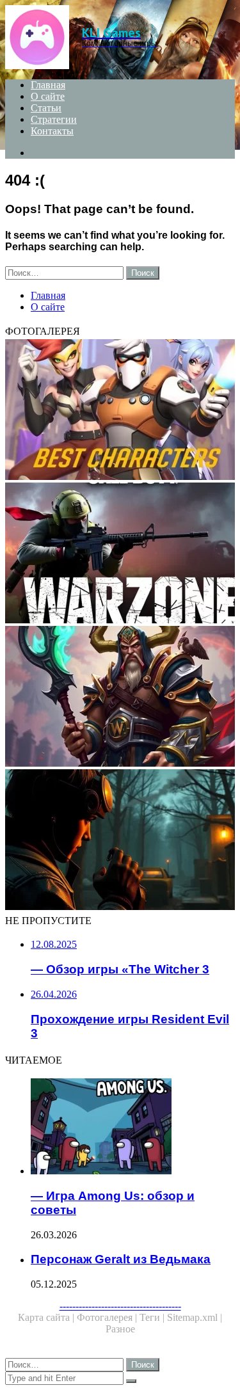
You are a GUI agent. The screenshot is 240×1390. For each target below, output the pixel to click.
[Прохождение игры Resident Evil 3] (120, 841)
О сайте (48, 96)
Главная (48, 84)
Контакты (52, 130)
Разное (120, 1328)
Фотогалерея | (108, 1317)
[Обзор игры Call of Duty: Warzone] (120, 554)
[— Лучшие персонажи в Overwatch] (120, 411)
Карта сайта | (47, 1317)
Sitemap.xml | (194, 1317)
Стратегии (54, 119)
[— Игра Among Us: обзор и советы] (133, 1127)
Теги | (153, 1317)
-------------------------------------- (120, 1305)
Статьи (46, 107)
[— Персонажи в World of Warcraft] (120, 697)
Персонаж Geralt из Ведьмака (121, 1259)
